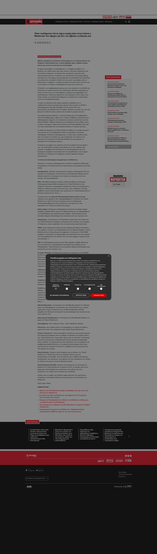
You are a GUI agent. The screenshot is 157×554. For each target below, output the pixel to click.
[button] (59, 295)
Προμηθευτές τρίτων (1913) (93, 269)
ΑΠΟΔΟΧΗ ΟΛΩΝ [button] (99, 295)
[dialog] (78, 277)
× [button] (108, 256)
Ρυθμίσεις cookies (55, 281)
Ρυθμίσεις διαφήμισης (56, 279)
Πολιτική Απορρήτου (67, 281)
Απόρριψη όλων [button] (81, 295)
